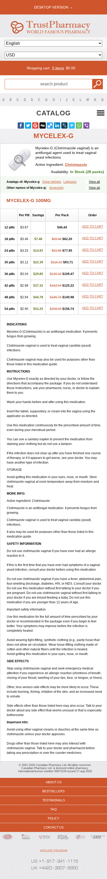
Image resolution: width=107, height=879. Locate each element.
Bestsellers (53, 791)
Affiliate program (53, 850)
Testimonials (53, 800)
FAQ (54, 809)
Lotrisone (70, 182)
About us (54, 782)
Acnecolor (56, 188)
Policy (53, 818)
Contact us (54, 827)
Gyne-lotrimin (51, 182)
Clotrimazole (76, 164)
